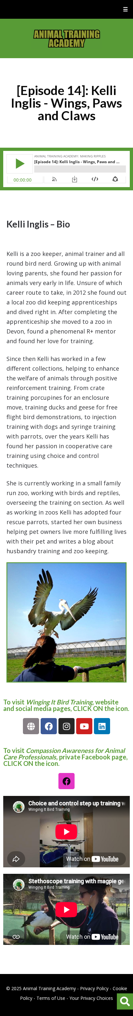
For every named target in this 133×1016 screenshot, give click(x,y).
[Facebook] (49, 726)
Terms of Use (50, 998)
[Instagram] (66, 726)
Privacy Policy (94, 988)
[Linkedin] (102, 726)
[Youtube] (84, 726)
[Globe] (31, 726)
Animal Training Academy (66, 38)
